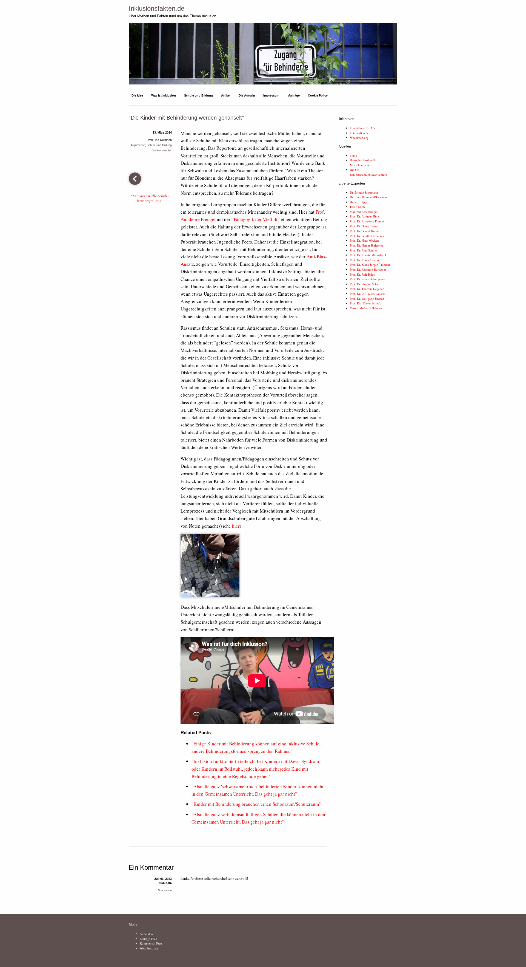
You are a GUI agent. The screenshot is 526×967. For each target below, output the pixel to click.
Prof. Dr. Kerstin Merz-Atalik (368, 255)
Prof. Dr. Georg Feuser (364, 226)
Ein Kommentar (161, 150)
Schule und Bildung (198, 95)
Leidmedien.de (359, 133)
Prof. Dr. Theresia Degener (367, 289)
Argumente (137, 145)
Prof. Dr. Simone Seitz (364, 284)
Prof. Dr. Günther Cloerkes (367, 236)
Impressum (271, 95)
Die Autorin (247, 95)
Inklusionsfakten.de (156, 8)
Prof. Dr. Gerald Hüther (365, 231)
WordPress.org (149, 948)
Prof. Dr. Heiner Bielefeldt (366, 245)
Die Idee (137, 95)
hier (236, 526)
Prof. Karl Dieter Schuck (365, 303)
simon (168, 890)
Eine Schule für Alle (363, 128)
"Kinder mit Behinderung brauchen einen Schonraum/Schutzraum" (256, 804)
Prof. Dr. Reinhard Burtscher (368, 269)
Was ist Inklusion (163, 95)
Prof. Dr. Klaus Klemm (364, 260)
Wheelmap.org (359, 137)
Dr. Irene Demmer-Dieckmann (369, 197)
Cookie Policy (318, 95)
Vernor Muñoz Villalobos (366, 308)
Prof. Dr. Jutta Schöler (364, 250)
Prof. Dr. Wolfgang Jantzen (367, 298)
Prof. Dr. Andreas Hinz (364, 216)
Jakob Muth (357, 207)
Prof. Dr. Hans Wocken (364, 240)
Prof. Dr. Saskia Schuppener (367, 279)
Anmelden (146, 934)
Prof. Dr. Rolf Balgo (362, 274)
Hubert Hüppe (359, 202)
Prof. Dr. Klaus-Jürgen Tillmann (370, 264)
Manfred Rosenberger (364, 212)
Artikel (225, 95)
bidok (353, 155)
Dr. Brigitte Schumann (364, 192)
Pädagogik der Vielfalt (256, 219)
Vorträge (294, 95)
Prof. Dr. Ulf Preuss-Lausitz (367, 294)
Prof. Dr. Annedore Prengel (367, 221)
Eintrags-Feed (148, 939)
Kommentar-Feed (151, 943)
